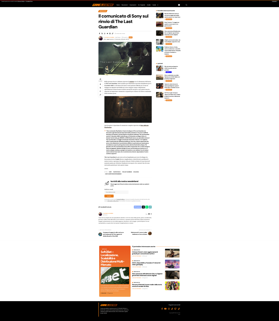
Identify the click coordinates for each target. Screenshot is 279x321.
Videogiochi (103, 11)
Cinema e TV (168, 72)
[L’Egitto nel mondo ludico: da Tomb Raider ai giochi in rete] (159, 42)
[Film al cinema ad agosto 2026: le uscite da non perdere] (159, 68)
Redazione (104, 293)
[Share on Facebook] (99, 33)
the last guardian (127, 172)
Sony (110, 172)
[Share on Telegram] (107, 33)
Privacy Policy (21, 1)
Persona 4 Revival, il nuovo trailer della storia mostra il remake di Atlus (147, 285)
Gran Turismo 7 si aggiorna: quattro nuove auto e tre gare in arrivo (171, 24)
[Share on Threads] (110, 33)
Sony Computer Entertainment (113, 174)
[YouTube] (149, 214)
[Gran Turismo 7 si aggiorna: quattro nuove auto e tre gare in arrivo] (159, 24)
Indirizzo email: (108, 189)
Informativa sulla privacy (113, 201)
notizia (132, 81)
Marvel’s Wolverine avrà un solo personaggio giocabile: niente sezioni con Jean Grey (172, 15)
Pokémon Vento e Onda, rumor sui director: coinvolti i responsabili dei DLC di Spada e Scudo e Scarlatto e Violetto (172, 50)
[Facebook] (162, 309)
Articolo (104, 249)
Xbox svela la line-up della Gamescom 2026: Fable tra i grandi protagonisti (172, 76)
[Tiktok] (179, 309)
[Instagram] (151, 214)
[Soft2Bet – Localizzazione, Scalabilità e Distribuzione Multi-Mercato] (115, 275)
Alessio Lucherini (109, 37)
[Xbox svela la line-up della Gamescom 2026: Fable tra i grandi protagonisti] (159, 77)
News (130, 37)
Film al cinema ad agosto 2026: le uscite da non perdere (171, 68)
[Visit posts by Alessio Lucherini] (100, 214)
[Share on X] (102, 33)
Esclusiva (136, 172)
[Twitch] (175, 309)
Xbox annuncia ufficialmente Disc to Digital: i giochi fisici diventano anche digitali (172, 32)
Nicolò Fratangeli (137, 256)
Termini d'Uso (29, 1)
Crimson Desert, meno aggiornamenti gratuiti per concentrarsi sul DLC (145, 253)
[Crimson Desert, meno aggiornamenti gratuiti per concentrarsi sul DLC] (172, 253)
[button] (274, 1)
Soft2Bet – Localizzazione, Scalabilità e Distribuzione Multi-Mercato (112, 258)
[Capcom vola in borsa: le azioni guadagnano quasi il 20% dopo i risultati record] (159, 86)
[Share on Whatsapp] (105, 33)
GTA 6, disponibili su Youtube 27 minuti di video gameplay (146, 264)
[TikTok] (172, 309)
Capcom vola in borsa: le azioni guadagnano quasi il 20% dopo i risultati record (171, 85)
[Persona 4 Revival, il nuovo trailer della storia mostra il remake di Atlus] (172, 285)
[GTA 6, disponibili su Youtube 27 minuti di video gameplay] (172, 264)
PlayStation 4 (116, 172)
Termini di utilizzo (120, 199)
